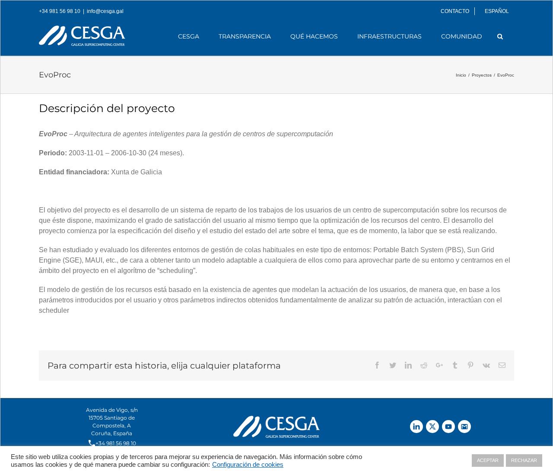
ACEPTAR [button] (488, 460)
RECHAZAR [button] (524, 460)
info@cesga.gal (105, 11)
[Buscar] (500, 36)
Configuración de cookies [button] (247, 464)
